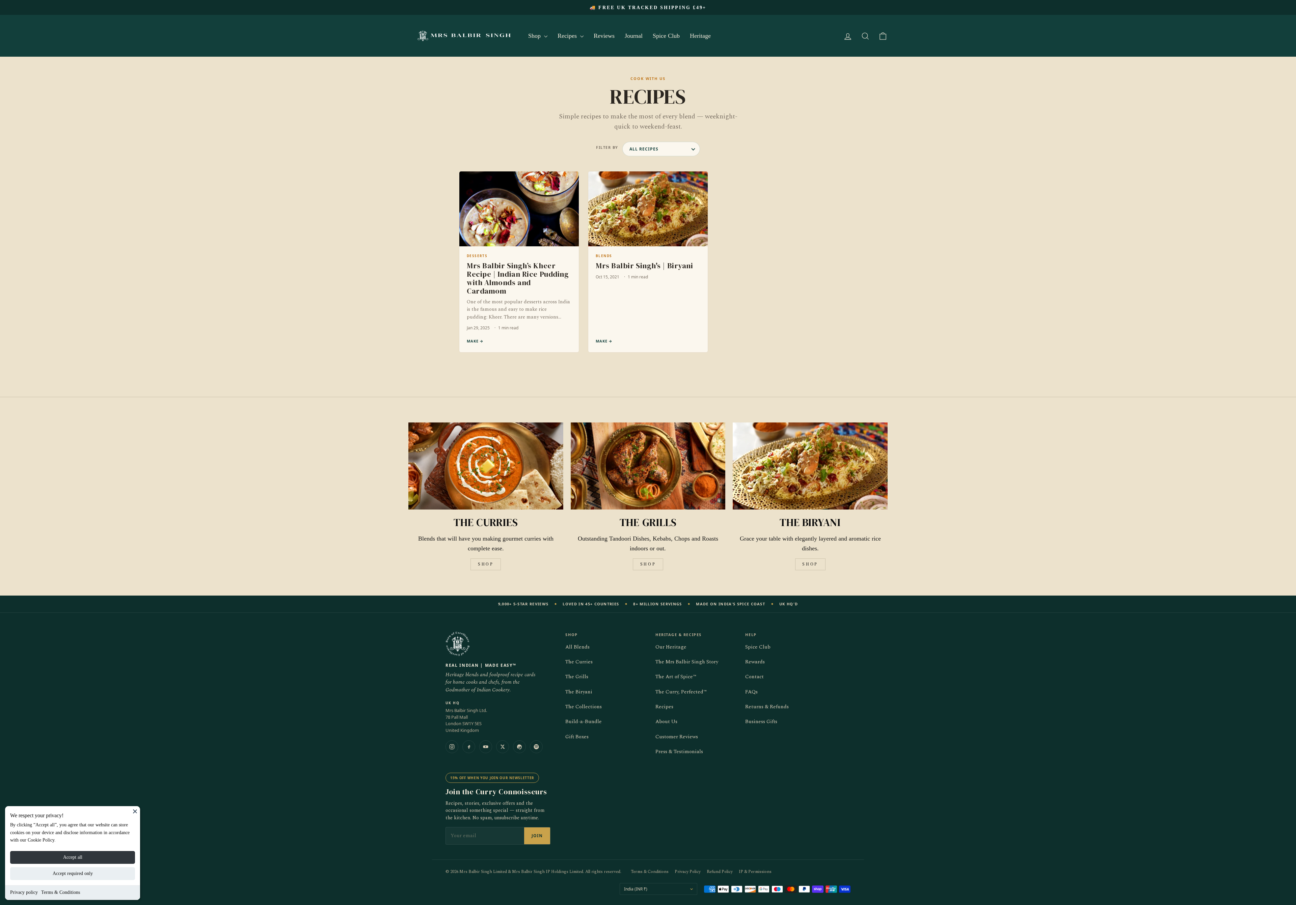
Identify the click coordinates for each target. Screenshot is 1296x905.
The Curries (579, 662)
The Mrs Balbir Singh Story (686, 662)
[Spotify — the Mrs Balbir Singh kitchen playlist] (536, 746)
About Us (666, 721)
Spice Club (666, 35)
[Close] (135, 811)
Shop (535, 35)
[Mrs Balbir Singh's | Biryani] (648, 261)
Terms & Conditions (60, 892)
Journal (634, 35)
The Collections (583, 707)
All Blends (577, 647)
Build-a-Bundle (583, 721)
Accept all (72, 857)
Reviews (604, 35)
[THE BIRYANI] (810, 466)
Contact (754, 677)
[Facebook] (468, 746)
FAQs (751, 692)
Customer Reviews (676, 737)
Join (537, 836)
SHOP (485, 564)
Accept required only (73, 873)
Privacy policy (24, 892)
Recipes (568, 35)
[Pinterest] (519, 746)
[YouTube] (485, 746)
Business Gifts (761, 721)
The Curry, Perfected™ (681, 692)
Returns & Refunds (767, 707)
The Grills (576, 677)
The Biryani (578, 692)
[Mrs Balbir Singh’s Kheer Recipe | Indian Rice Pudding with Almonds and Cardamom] (519, 261)
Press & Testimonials (679, 752)
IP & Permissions (755, 872)
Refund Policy (720, 872)
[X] (502, 746)
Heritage (700, 35)
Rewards (755, 662)
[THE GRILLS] (648, 466)
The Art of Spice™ (675, 677)
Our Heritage (670, 647)
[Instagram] (452, 746)
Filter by (607, 147)
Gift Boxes (577, 737)
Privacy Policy (688, 872)
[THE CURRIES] (485, 466)
